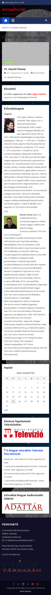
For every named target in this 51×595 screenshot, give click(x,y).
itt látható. (32, 204)
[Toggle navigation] (13, 20)
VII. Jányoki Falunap (15, 69)
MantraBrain (25, 591)
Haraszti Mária (38, 73)
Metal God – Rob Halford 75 (16, 459)
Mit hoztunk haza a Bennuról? (17, 473)
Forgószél (9, 62)
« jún (6, 410)
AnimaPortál (14, 9)
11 (13, 392)
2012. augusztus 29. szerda (17, 73)
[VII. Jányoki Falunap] (25, 54)
